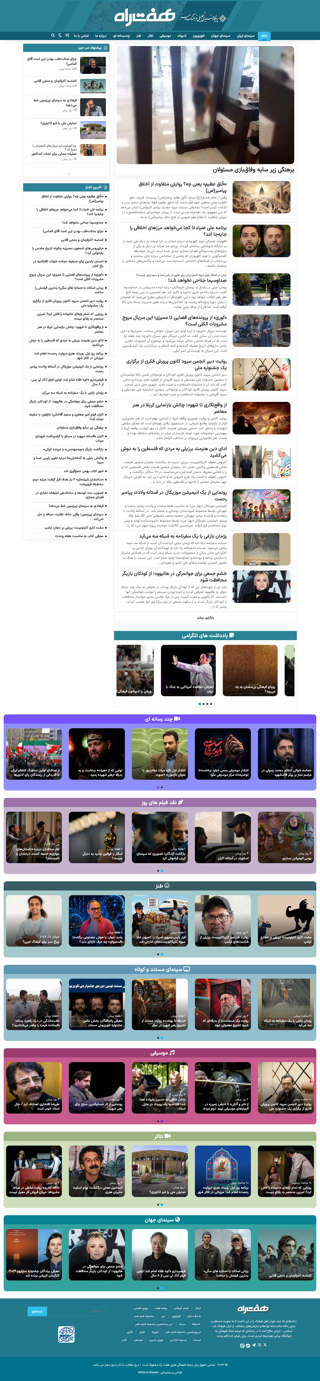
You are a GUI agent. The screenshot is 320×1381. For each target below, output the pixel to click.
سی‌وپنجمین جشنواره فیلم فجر (183, 1332)
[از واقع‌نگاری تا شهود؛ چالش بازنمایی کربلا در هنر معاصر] (261, 418)
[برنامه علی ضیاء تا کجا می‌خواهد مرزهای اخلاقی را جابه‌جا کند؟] (261, 241)
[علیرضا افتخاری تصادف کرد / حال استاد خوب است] (34, 1088)
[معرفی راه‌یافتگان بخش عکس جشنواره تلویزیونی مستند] (97, 1004)
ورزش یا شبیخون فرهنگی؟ (150, 691)
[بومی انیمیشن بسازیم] (286, 837)
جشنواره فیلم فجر (144, 1316)
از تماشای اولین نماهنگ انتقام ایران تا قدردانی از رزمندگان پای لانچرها (35, 773)
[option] (267, 670)
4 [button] (199, 704)
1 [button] (211, 704)
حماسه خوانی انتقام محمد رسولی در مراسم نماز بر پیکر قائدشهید (287, 773)
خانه (264, 35)
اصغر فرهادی (181, 1308)
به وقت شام (194, 1316)
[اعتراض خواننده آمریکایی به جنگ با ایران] (205, 670)
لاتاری (130, 1332)
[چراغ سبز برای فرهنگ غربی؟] (34, 921)
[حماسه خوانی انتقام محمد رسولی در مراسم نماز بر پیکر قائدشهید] (286, 754)
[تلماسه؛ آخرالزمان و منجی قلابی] (93, 86)
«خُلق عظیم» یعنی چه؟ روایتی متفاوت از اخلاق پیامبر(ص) (183, 187)
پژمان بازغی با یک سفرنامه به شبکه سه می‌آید (183, 536)
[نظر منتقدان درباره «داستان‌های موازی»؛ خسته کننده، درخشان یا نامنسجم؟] (34, 837)
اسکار (198, 1308)
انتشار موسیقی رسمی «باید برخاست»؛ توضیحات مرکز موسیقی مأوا (223, 773)
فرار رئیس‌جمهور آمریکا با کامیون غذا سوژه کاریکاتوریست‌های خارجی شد (161, 940)
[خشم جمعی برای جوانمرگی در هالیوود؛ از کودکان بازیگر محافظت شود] (261, 586)
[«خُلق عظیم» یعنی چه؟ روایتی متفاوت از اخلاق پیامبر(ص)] (261, 197)
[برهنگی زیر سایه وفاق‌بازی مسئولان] (205, 105)
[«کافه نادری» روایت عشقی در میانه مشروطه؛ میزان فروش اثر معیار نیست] (34, 1171)
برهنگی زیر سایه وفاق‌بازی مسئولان (253, 170)
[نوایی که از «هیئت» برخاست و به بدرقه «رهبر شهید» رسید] (97, 754)
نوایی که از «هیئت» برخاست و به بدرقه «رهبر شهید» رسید (100, 773)
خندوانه (196, 1324)
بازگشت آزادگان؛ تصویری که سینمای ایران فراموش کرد (161, 856)
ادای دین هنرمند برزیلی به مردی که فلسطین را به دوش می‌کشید (174, 452)
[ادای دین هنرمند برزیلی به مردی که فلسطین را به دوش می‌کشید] (261, 462)
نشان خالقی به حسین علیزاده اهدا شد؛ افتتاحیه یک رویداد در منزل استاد (163, 1104)
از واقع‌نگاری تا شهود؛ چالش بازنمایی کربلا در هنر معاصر (179, 408)
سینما (182, 1324)
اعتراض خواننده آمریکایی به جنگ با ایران (206, 689)
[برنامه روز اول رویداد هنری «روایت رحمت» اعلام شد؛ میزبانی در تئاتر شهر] (223, 1171)
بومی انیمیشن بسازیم (297, 858)
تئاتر (150, 35)
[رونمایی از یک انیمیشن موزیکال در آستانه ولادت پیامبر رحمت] (261, 505)
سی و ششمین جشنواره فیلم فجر (153, 1324)
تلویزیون (199, 35)
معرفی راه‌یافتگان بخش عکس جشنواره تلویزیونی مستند (103, 1023)
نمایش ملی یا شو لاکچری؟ (59, 123)
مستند (197, 1340)
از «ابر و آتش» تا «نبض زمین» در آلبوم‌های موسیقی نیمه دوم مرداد (226, 1106)
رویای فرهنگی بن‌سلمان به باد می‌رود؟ (272, 689)
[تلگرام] (254, 1345)
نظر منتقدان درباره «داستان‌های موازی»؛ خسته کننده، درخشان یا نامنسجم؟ (38, 854)
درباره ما (101, 35)
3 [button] (204, 704)
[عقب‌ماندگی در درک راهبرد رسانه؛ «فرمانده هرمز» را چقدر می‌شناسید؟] (34, 1004)
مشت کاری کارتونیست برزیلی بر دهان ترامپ (286, 940)
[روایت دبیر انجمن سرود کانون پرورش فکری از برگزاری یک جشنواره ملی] (261, 374)
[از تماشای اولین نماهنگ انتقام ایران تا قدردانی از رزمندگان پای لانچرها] (34, 754)
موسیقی (165, 35)
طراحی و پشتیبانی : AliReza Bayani (160, 1372)
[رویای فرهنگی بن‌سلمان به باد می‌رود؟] (267, 670)
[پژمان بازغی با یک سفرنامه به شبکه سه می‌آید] (261, 549)
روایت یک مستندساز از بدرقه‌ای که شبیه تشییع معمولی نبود (226, 1023)
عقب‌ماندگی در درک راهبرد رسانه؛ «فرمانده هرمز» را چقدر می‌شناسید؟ (36, 1023)
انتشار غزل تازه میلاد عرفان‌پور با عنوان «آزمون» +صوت (164, 773)
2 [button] (207, 704)
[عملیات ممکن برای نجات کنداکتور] (93, 150)
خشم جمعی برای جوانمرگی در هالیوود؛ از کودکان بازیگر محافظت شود (174, 577)
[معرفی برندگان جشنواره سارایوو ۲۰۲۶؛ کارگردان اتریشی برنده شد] (34, 1254)
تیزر (163, 1316)
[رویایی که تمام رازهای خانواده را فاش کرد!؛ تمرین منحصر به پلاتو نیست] (286, 1171)
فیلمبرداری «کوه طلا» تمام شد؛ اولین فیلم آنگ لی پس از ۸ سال (161, 1273)
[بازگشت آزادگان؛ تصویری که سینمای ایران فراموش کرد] (160, 837)
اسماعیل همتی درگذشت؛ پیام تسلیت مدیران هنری (98, 1190)
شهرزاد (155, 1332)
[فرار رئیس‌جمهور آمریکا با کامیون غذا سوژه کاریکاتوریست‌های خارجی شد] (160, 921)
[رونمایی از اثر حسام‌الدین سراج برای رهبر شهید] (97, 1088)
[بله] (248, 1346)
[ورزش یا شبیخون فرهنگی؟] (143, 670)
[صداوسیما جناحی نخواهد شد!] (261, 289)
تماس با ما (81, 35)
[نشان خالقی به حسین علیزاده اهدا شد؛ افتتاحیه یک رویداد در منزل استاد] (160, 1088)
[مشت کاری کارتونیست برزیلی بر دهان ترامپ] (286, 921)
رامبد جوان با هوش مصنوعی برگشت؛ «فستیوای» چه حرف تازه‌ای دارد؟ (97, 940)
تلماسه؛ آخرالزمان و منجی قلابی (55, 81)
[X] (265, 1345)
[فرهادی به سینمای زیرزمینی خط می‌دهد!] (93, 107)
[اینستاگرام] (259, 1345)
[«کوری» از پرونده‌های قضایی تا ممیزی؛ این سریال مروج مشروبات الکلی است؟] (261, 330)
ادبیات (182, 35)
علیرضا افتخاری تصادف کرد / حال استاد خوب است (37, 1106)
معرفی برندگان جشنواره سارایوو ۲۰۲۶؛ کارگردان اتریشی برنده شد (34, 1273)
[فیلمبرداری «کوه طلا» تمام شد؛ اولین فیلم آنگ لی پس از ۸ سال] (160, 1254)
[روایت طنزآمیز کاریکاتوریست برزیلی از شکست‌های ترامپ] (223, 921)
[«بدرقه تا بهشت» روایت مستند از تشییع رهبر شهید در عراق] (160, 1004)
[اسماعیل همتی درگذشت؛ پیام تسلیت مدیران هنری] (97, 1171)
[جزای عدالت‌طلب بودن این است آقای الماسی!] (93, 65)
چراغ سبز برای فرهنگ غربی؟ (41, 941)
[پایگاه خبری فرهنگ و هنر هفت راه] (160, 16)
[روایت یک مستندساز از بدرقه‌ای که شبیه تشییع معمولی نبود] (223, 1004)
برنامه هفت (160, 1308)
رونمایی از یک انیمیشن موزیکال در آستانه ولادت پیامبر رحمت (174, 496)
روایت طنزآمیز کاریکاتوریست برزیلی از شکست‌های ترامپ (224, 940)
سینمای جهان (220, 35)
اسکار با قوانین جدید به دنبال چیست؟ (102, 856)
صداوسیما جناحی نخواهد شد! (197, 280)
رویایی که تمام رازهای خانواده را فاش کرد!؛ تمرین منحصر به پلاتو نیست (286, 1190)
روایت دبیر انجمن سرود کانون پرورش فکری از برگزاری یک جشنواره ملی (176, 364)
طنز (139, 35)
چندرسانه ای (121, 35)
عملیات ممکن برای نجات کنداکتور (54, 153)
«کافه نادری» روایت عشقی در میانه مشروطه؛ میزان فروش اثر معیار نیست (34, 1190)
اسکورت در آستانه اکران (233, 858)
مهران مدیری (156, 1340)
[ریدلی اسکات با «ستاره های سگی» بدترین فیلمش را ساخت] (223, 1254)
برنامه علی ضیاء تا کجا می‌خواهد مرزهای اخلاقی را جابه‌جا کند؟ (178, 231)
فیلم (142, 1332)
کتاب (124, 1340)
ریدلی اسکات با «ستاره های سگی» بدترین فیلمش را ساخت (226, 1273)
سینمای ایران (246, 35)
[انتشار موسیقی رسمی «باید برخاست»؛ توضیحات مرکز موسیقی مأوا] (223, 754)
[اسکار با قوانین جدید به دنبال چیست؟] (97, 837)
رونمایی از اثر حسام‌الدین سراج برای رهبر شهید (99, 1106)
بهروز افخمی (141, 1308)
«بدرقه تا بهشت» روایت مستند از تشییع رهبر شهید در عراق (164, 1023)
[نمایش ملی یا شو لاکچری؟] (93, 130)
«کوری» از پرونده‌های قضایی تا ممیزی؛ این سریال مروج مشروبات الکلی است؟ (174, 321)
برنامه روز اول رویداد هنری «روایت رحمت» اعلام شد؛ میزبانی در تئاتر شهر (223, 1190)
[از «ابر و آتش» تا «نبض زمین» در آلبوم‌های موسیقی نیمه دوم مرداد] (223, 1088)
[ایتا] (242, 1346)
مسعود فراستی (178, 1340)
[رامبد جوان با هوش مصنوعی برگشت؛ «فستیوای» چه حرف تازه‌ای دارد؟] (97, 921)
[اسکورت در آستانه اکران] (223, 837)
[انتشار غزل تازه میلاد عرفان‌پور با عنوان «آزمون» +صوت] (160, 754)
